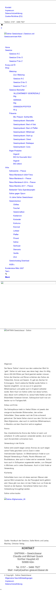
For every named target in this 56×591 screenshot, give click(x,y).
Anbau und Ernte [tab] (10, 405)
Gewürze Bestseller (17, 89)
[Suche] (6, 274)
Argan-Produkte (15, 150)
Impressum (9, 10)
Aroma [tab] (6, 428)
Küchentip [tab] (8, 472)
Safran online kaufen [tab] (12, 493)
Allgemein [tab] (8, 363)
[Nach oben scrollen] (1, 589)
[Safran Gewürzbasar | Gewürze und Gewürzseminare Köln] (24, 36)
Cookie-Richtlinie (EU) (13, 16)
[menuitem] (28, 7)
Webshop (13, 71)
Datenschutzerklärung (13, 13)
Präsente (12, 113)
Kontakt (8, 7)
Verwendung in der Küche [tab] (14, 443)
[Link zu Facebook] (6, 1)
